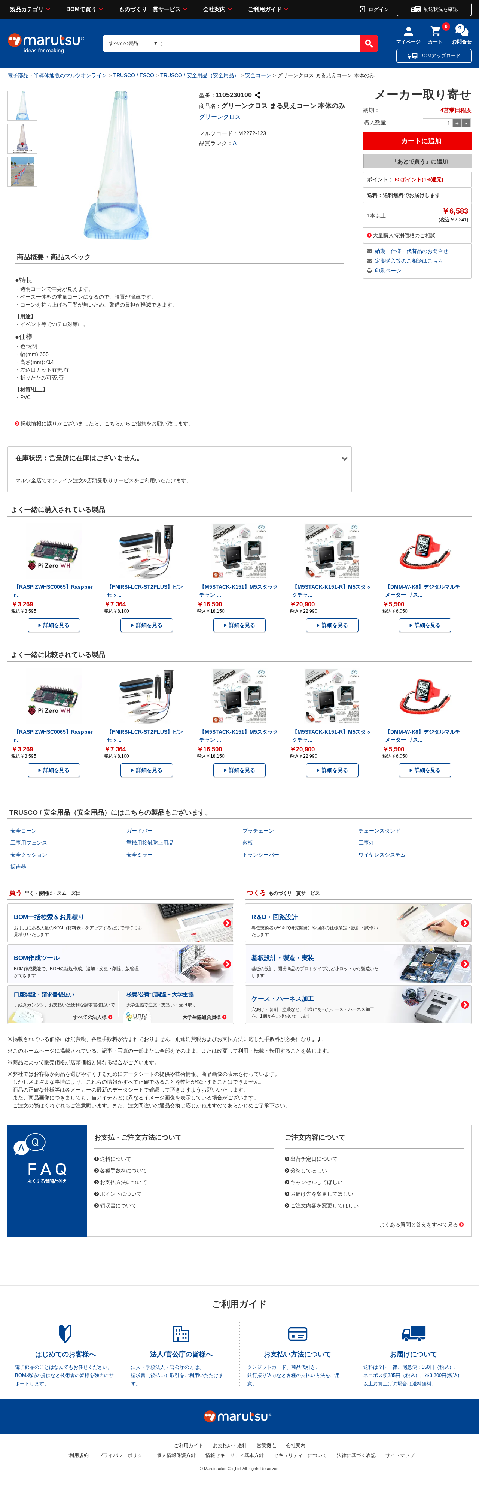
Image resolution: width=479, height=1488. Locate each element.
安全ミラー (139, 855)
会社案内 (214, 9)
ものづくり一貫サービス (150, 9)
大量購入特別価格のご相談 (404, 235)
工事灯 (366, 843)
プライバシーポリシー (122, 1455)
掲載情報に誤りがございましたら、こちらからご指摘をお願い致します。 (107, 423)
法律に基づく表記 (356, 1455)
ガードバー (139, 831)
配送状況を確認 (441, 9)
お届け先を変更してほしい (321, 1193)
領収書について (118, 1205)
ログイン (378, 9)
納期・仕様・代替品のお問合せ (411, 251)
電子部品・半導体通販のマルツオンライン (57, 75)
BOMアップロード (440, 55)
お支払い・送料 (230, 1445)
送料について (115, 1158)
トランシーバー (260, 855)
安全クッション (28, 855)
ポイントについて (121, 1193)
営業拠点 (266, 1445)
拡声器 (18, 867)
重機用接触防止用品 (150, 843)
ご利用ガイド (265, 9)
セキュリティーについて (300, 1455)
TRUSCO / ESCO (133, 75)
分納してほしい (308, 1170)
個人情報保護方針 (176, 1455)
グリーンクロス (220, 117)
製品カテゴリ (27, 9)
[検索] (369, 43)
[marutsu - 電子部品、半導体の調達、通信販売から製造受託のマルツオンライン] (46, 43)
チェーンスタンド (379, 831)
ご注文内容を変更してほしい (324, 1205)
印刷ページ (388, 271)
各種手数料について (123, 1170)
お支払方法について (123, 1181)
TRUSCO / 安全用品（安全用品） (199, 75)
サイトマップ (400, 1455)
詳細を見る (56, 625)
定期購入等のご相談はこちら (409, 261)
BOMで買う (81, 9)
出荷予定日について (314, 1158)
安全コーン (258, 75)
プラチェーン (258, 831)
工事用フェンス (28, 843)
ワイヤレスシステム (382, 855)
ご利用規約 (76, 1455)
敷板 (247, 843)
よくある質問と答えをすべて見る (418, 1224)
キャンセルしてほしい (316, 1181)
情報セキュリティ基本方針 (234, 1455)
